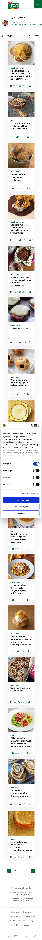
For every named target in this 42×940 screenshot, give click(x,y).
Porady (22, 921)
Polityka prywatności (14, 916)
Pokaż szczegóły (28, 493)
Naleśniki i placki (17, 68)
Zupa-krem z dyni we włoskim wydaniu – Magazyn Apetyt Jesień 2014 (20, 538)
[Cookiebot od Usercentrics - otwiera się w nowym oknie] (29, 425)
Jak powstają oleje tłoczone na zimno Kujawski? (21, 900)
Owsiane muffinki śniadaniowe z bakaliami (18, 177)
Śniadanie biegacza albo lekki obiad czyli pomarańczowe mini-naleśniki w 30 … (20, 74)
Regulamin (27, 912)
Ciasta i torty (15, 120)
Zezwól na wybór (21, 507)
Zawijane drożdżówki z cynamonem (20, 689)
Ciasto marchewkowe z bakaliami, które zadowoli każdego (20, 126)
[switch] (36, 470)
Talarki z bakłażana (19, 328)
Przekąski (14, 788)
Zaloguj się (26, 925)
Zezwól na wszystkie (21, 500)
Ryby (12, 735)
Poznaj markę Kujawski (21, 888)
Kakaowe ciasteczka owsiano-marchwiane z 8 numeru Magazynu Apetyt (20, 281)
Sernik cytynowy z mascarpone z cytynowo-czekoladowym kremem (21, 846)
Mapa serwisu (31, 916)
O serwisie (15, 912)
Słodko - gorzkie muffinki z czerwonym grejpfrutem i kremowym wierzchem (21, 640)
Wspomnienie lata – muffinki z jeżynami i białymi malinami (20, 383)
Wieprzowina (15, 326)
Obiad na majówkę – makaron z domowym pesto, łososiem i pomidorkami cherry (20, 742)
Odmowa (21, 513)
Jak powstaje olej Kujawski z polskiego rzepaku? (21, 893)
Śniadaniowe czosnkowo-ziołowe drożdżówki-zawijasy (20, 793)
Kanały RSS (10, 921)
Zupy (12, 531)
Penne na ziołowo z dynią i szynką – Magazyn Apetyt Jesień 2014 (19, 589)
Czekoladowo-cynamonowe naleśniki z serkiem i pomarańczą (19, 228)
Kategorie (32, 921)
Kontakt (14, 925)
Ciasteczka (14, 172)
